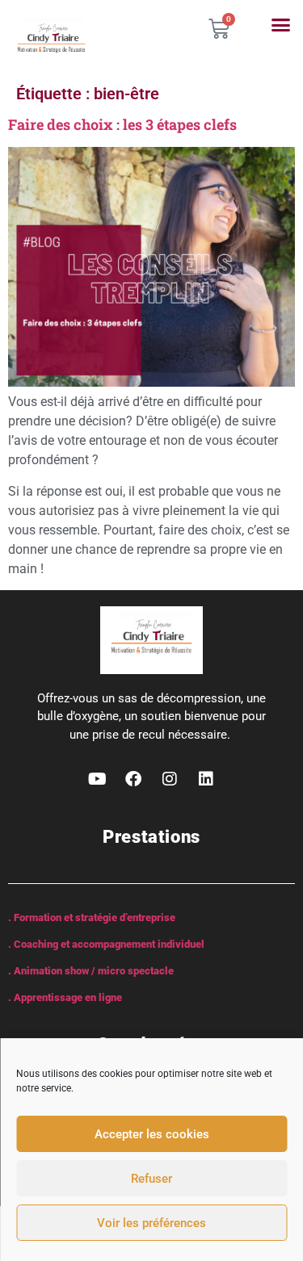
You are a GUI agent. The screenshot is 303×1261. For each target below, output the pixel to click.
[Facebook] (133, 779)
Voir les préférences (151, 1223)
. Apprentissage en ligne (65, 997)
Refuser (151, 1178)
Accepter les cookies (152, 1134)
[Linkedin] (206, 779)
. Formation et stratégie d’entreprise (91, 917)
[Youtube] (97, 779)
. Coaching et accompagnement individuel (106, 944)
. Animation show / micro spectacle (91, 971)
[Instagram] (170, 779)
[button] (281, 25)
